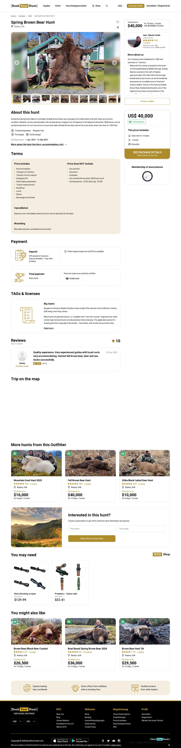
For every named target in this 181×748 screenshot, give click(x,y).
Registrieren (164, 6)
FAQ (115, 727)
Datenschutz (90, 724)
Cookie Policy (90, 727)
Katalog (88, 717)
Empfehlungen (119, 717)
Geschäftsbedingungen (94, 720)
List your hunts (135, 6)
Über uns (60, 714)
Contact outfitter (147, 101)
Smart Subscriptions (121, 714)
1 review (146, 43)
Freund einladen (120, 720)
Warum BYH (61, 727)
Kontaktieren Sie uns (65, 724)
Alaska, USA (19, 26)
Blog (58, 717)
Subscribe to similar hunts (91, 538)
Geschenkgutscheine (122, 724)
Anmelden (151, 6)
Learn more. (116, 745)
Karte (87, 714)
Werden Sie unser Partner (152, 720)
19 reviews (87, 652)
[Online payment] (15, 454)
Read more (49, 328)
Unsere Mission (62, 720)
